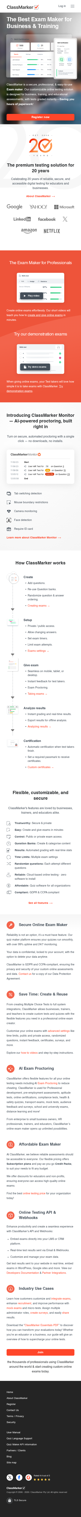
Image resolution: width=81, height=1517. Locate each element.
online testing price (34, 1193)
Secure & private (33, 823)
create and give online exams (45, 315)
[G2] (28, 1477)
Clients (22, 1450)
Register (11, 1404)
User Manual (13, 1432)
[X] (65, 219)
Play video (33, 296)
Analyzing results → (39, 726)
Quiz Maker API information (22, 1444)
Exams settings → (38, 651)
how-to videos (29, 1053)
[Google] (15, 207)
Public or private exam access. (38, 836)
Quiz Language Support (19, 1438)
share (65, 1313)
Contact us (25, 974)
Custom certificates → (41, 767)
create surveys (39, 1313)
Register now (40, 117)
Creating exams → (39, 606)
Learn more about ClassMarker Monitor (32, 537)
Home (10, 1392)
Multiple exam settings (36, 857)
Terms (10, 1416)
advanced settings (59, 1031)
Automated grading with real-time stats (43, 850)
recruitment (24, 1303)
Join (40, 1352)
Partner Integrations (54, 1273)
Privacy (20, 1416)
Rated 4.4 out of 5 (42, 1476)
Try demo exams (37, 367)
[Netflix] (52, 231)
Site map (11, 1462)
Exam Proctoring (47, 1083)
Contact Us (13, 1410)
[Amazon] (29, 231)
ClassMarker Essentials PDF (42, 1325)
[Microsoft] (64, 207)
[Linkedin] (22, 219)
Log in (62, 6)
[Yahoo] (38, 207)
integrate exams (60, 1298)
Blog (9, 1456)
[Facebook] (47, 219)
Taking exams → (37, 694)
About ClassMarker (38, 196)
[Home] (40, 1488)
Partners (11, 1450)
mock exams (14, 1308)
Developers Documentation (23, 1273)
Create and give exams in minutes (39, 830)
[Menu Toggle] (72, 6)
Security (11, 1422)
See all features (38, 903)
